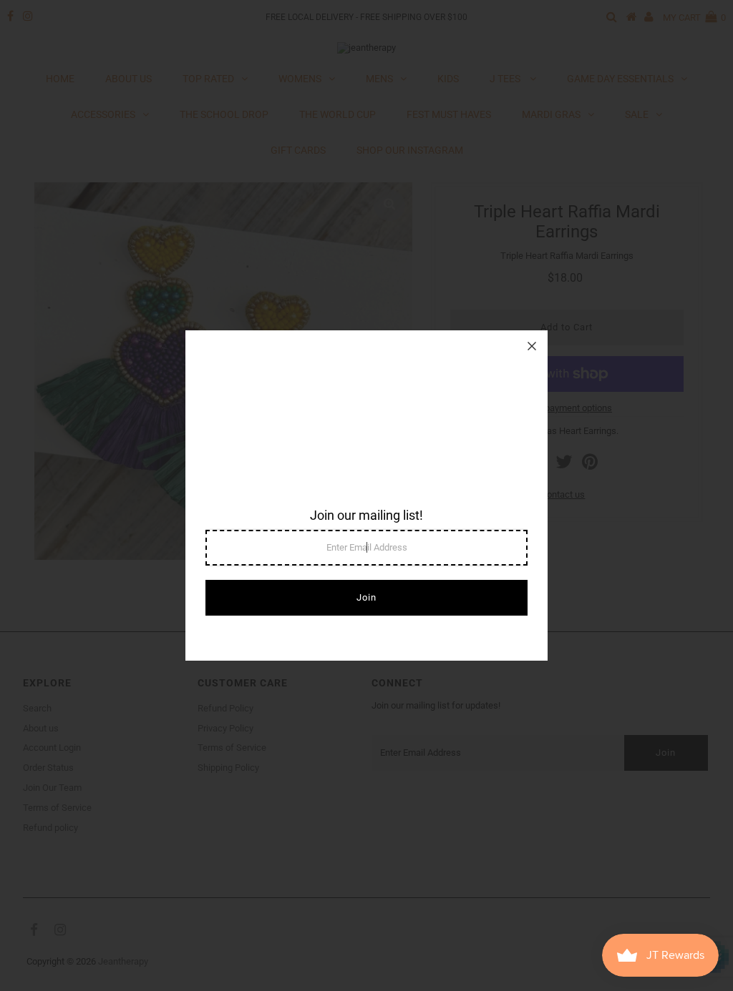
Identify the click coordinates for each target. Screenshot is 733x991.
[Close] (532, 346)
